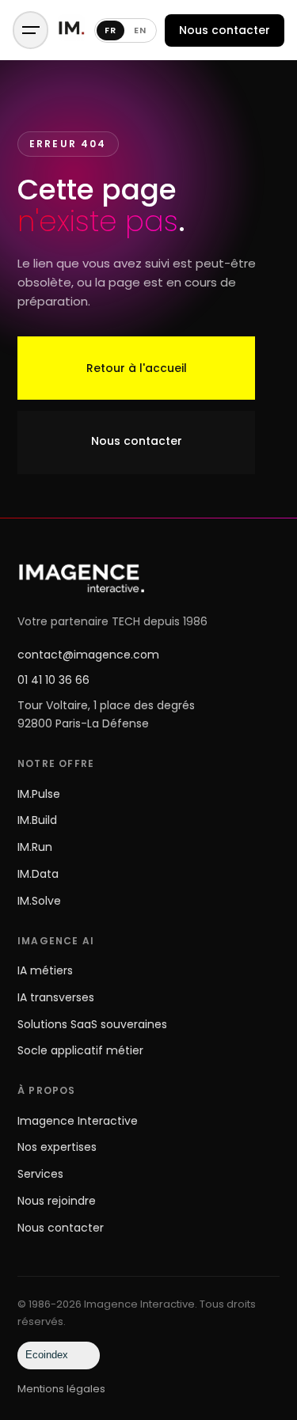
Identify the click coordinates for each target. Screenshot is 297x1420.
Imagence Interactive (77, 1121)
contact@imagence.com (88, 655)
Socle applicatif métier (80, 1050)
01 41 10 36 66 (53, 680)
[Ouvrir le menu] (30, 30)
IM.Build (37, 820)
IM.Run (34, 847)
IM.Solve (39, 901)
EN (140, 30)
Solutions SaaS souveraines (92, 1024)
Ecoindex (46, 1355)
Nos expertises (57, 1147)
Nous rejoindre (56, 1201)
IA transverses (55, 997)
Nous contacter (224, 30)
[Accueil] (71, 30)
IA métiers (45, 970)
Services (40, 1174)
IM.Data (38, 874)
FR (110, 30)
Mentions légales (61, 1388)
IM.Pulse (38, 794)
